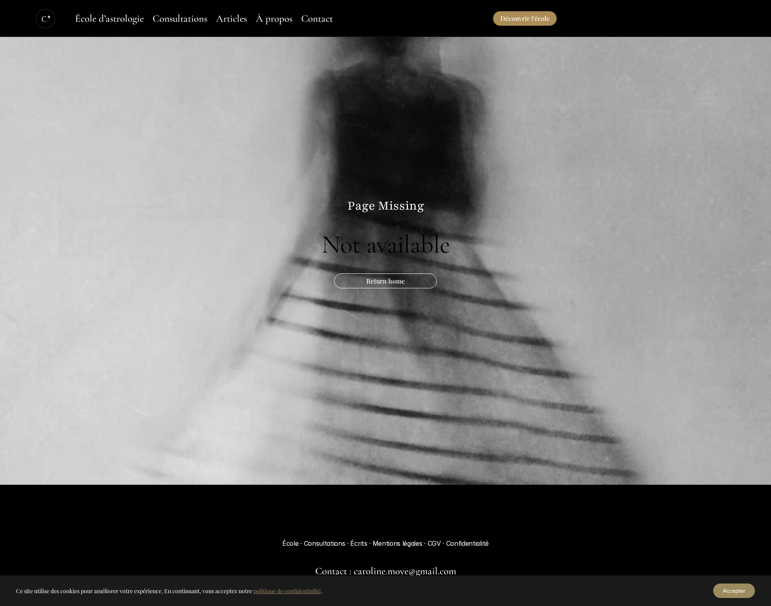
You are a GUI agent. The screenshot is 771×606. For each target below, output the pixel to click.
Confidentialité (467, 543)
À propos (274, 18)
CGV (435, 543)
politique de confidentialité (287, 591)
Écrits (359, 543)
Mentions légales (398, 543)
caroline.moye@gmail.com (405, 571)
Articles (231, 18)
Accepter (734, 591)
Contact (317, 18)
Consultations (180, 18)
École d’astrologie (109, 18)
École (290, 543)
